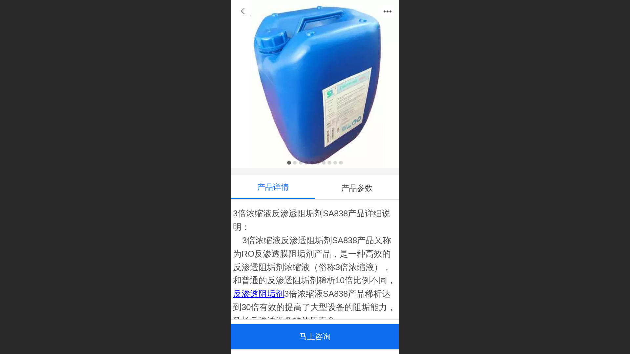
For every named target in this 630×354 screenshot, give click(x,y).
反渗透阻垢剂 (258, 293)
